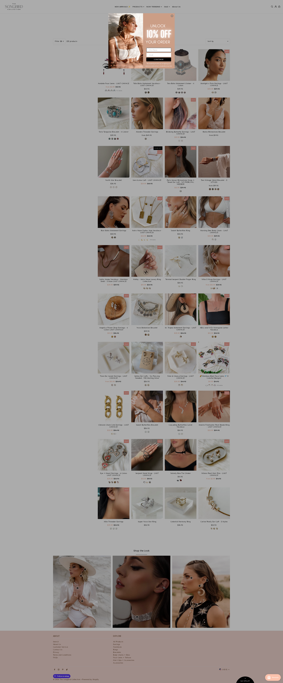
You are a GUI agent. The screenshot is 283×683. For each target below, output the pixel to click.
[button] (172, 16)
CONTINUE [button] (158, 59)
